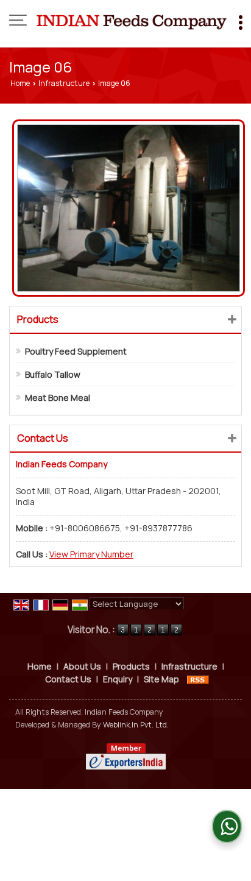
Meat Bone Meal (57, 397)
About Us (82, 666)
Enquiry (117, 679)
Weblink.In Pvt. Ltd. (136, 725)
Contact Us (68, 679)
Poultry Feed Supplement (76, 351)
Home (20, 83)
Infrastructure (64, 83)
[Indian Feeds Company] (132, 21)
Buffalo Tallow (52, 374)
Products (37, 319)
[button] (91, 554)
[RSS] (198, 679)
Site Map (161, 679)
